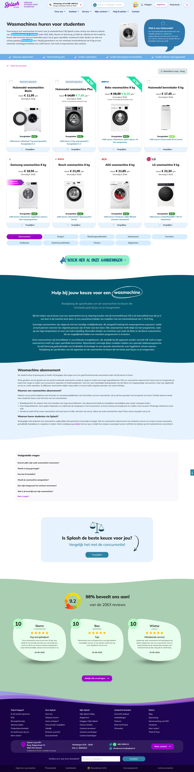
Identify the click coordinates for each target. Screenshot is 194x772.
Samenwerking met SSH (159, 721)
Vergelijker (97, 554)
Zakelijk (48, 728)
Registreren (84, 718)
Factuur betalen (86, 725)
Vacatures (153, 725)
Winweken (118, 728)
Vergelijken (30, 149)
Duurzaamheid (51, 736)
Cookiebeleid (70, 768)
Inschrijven (134, 759)
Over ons (49, 714)
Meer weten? (16, 736)
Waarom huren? (51, 718)
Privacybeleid (50, 768)
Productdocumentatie (20, 728)
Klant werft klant (121, 725)
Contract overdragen (88, 732)
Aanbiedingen (120, 718)
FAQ (12, 718)
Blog (150, 714)
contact (77, 424)
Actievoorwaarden (165, 768)
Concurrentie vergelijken (55, 725)
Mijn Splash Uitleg (87, 714)
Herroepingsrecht (130, 768)
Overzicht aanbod (121, 714)
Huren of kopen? (52, 721)
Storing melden (17, 725)
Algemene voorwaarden (25, 768)
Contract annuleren (88, 728)
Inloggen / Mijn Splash (89, 721)
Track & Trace (154, 732)
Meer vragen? (23, 496)
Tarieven (117, 721)
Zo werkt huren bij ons (20, 732)
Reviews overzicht (52, 732)
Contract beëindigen (88, 736)
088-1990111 (123, 744)
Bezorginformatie (18, 721)
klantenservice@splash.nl (124, 748)
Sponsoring (153, 718)
